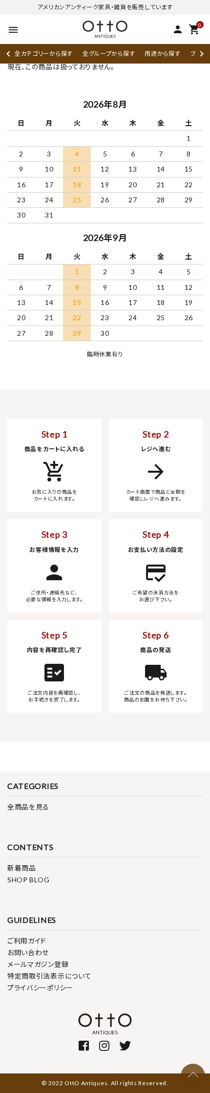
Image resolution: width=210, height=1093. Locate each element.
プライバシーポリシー (40, 988)
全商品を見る (28, 807)
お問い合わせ (28, 952)
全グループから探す (109, 53)
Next (200, 53)
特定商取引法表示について (49, 976)
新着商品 (21, 868)
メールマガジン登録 (37, 964)
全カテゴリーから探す (44, 53)
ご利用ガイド (26, 941)
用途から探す (162, 53)
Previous (9, 53)
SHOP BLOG (28, 879)
